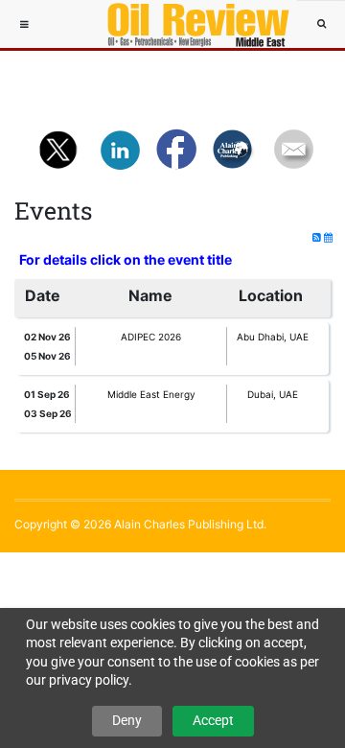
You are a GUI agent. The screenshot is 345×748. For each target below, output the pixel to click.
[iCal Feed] (328, 237)
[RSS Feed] (318, 237)
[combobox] (321, 24)
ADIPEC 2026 (151, 336)
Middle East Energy (151, 394)
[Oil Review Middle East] (188, 24)
